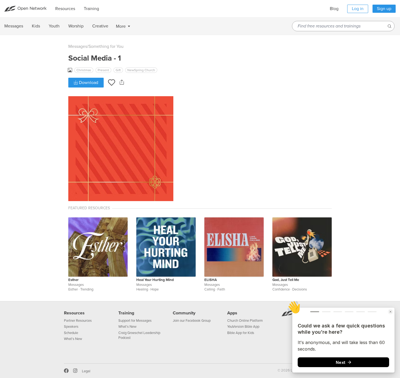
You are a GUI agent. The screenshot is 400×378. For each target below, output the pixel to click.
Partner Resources (78, 320)
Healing (142, 289)
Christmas (83, 70)
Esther (73, 280)
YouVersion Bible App (243, 326)
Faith (221, 289)
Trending (86, 289)
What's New (73, 339)
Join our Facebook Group (192, 320)
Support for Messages (135, 320)
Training (126, 313)
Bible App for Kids (240, 333)
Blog (334, 8)
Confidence (281, 289)
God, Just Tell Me (285, 280)
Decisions (299, 289)
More (121, 26)
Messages (77, 46)
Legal (86, 371)
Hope (154, 289)
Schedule (71, 333)
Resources (74, 313)
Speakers (71, 326)
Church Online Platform (245, 320)
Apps (232, 313)
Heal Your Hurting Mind (155, 280)
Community (184, 313)
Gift (118, 70)
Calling (209, 289)
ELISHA (210, 280)
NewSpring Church (141, 70)
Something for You (106, 46)
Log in (358, 8)
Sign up (384, 8)
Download (88, 82)
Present (103, 70)
